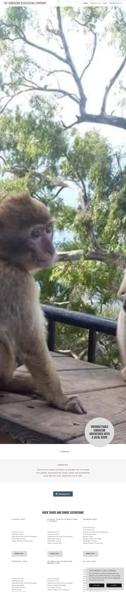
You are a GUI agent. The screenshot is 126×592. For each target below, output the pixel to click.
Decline (97, 585)
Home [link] (85, 3)
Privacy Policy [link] (116, 3)
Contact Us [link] (96, 3)
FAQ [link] (105, 3)
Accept (114, 585)
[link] (33, 4)
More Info (19, 553)
